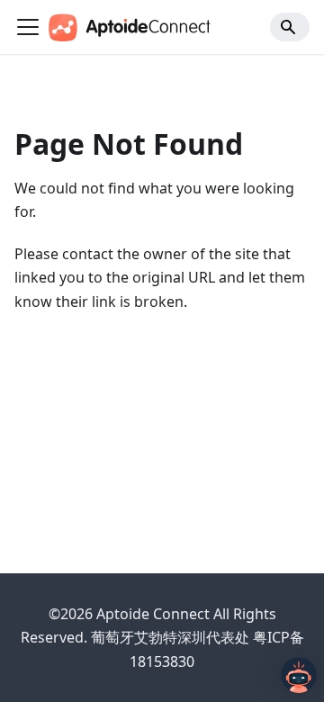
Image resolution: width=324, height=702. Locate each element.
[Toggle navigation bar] (27, 27)
